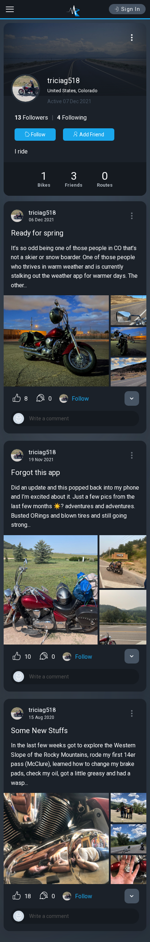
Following (72, 117)
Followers (31, 117)
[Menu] (132, 37)
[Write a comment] (75, 418)
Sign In (131, 9)
